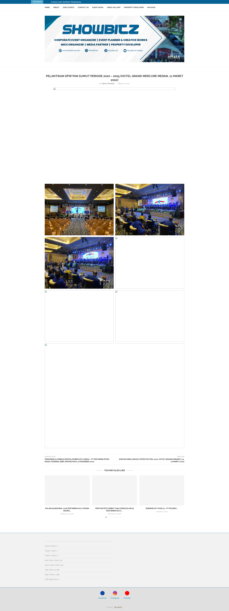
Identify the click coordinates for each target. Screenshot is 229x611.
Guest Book (97, 7)
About (56, 7)
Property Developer (134, 7)
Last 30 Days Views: (53, 565)
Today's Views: (51, 551)
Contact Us (83, 7)
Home (47, 7)
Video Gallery (113, 7)
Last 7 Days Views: (52, 560)
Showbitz (118, 607)
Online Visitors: (51, 546)
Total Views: (49, 570)
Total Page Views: (52, 579)
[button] (45, 2)
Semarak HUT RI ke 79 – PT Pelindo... (162, 508)
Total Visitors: (50, 575)
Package (151, 7)
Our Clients (68, 7)
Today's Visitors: (51, 555)
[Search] (183, 7)
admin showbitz (108, 84)
